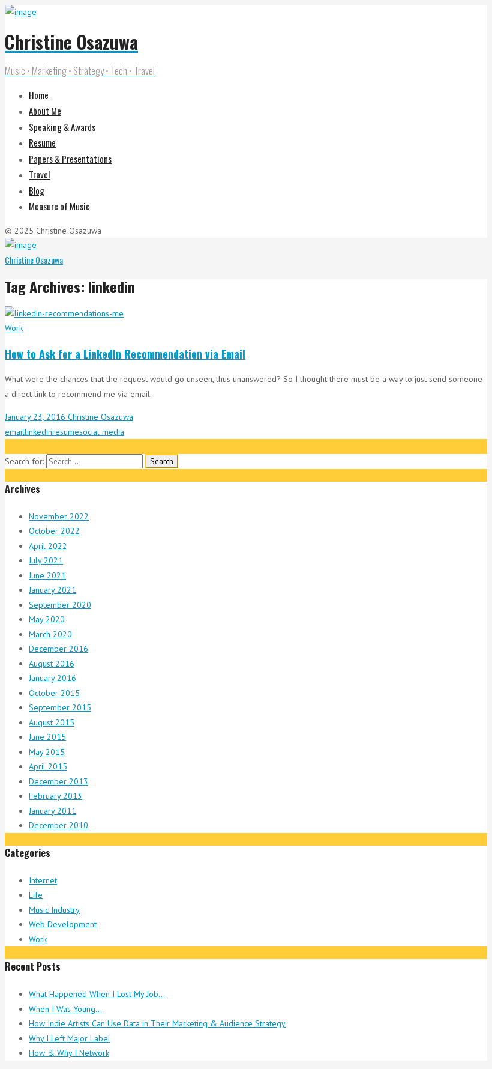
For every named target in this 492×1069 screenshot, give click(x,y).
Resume (42, 142)
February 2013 (55, 795)
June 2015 (47, 736)
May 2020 (47, 619)
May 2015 (47, 751)
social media (101, 431)
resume (65, 431)
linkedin (38, 431)
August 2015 (51, 722)
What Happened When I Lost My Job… (97, 994)
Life (36, 894)
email (15, 431)
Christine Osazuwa (34, 259)
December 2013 (58, 781)
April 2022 (48, 546)
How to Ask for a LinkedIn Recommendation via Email (125, 354)
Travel (39, 174)
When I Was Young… (65, 1009)
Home (39, 94)
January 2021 (52, 589)
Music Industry (54, 909)
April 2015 (48, 766)
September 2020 (60, 604)
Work (14, 328)
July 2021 (46, 560)
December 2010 (58, 825)
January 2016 (52, 678)
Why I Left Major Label (69, 1038)
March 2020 (50, 634)
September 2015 (60, 707)
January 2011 (52, 810)
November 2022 (59, 516)
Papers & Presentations (70, 158)
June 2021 (47, 575)
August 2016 (51, 663)
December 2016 (58, 648)
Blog (36, 190)
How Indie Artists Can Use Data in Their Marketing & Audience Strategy (157, 1023)
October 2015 (54, 693)
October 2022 (54, 530)
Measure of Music (59, 206)
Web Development (63, 924)
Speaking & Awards (62, 126)
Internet (43, 880)
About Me (45, 110)
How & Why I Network (69, 1052)
